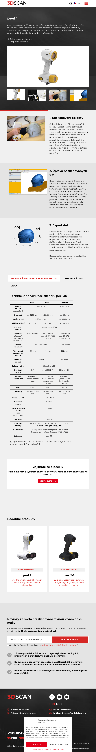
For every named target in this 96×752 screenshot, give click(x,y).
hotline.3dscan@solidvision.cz (69, 713)
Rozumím (37, 744)
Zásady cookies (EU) (80, 743)
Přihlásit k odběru (70, 639)
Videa (14, 286)
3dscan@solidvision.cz (23, 713)
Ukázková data (74, 278)
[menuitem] (17, 95)
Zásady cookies (38, 749)
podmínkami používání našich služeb (58, 645)
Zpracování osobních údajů (54, 749)
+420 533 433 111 (20, 709)
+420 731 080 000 (62, 709)
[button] (48, 86)
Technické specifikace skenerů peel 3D (34, 278)
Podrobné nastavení (59, 744)
